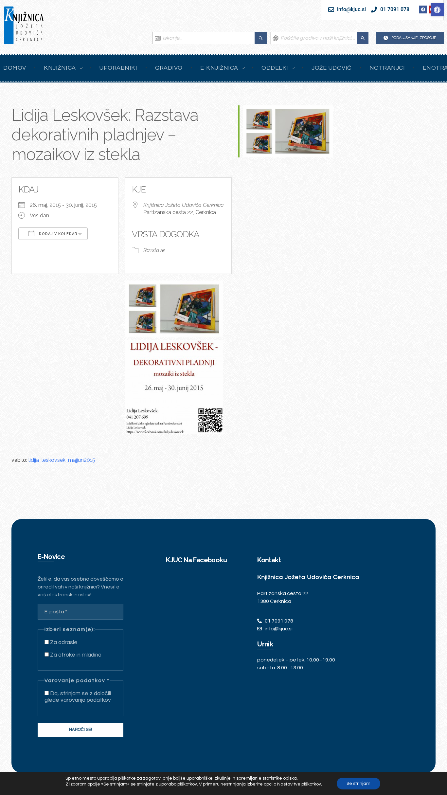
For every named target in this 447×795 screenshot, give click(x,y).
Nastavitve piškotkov (299, 784)
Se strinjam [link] (115, 784)
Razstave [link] (154, 250)
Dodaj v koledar (58, 234)
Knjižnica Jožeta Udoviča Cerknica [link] (183, 205)
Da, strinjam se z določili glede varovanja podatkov (78, 697)
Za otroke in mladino (75, 655)
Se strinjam (358, 783)
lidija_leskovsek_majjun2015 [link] (61, 460)
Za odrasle (63, 642)
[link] (437, 9)
